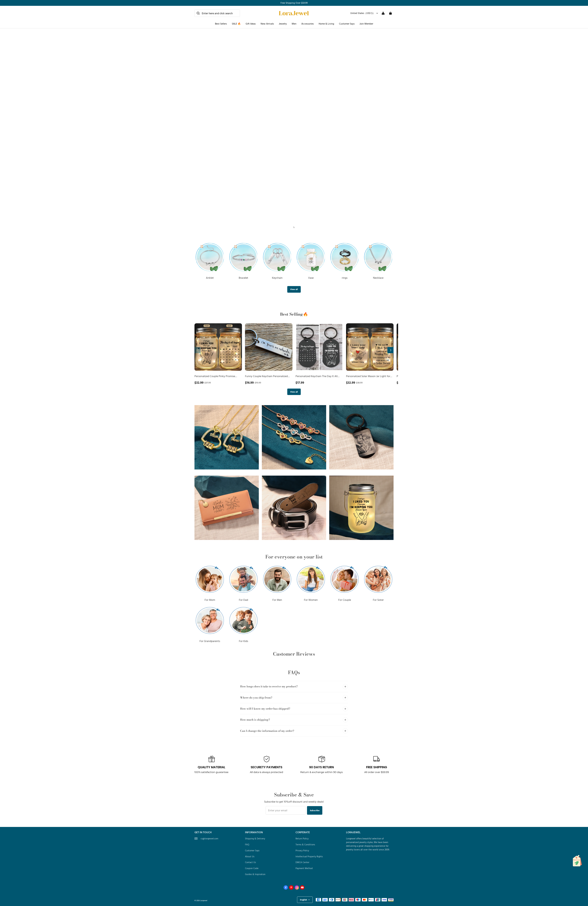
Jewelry (283, 23)
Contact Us (250, 862)
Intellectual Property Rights (309, 856)
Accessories (307, 23)
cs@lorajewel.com (209, 838)
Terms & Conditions (305, 844)
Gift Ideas (251, 23)
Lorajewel (203, 900)
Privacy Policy (302, 850)
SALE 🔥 (236, 23)
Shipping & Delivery (255, 838)
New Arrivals (267, 23)
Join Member (366, 23)
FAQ (247, 844)
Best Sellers (221, 23)
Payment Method (304, 868)
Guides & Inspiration (255, 874)
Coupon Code (251, 868)
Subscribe (314, 810)
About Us (249, 856)
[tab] (291, 227)
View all (294, 289)
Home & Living (326, 23)
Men (294, 23)
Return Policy (302, 838)
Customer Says (347, 23)
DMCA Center (302, 862)
